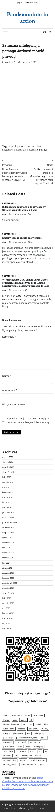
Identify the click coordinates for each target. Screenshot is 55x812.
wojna (38, 755)
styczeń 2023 (7, 628)
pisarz (4, 214)
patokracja (20, 149)
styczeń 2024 (7, 568)
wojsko (23, 760)
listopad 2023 (8, 578)
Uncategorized (9, 203)
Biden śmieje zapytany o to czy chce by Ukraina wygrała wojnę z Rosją (24, 208)
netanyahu (33, 728)
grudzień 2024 (8, 512)
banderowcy (16, 715)
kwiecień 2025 (8, 492)
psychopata (34, 742)
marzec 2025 (7, 497)
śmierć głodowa (10, 764)
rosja (28, 746)
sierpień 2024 (8, 532)
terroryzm (21, 751)
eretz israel (38, 715)
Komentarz (9, 336)
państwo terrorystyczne (26, 737)
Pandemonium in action (27, 17)
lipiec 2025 (6, 477)
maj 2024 (6, 547)
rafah (20, 746)
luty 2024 (6, 563)
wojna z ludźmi (9, 760)
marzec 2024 (7, 557)
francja (6, 720)
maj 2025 (6, 487)
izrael (38, 724)
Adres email (9, 390)
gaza (15, 720)
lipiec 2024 (6, 537)
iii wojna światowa (11, 724)
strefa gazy (38, 746)
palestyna (38, 733)
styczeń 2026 (7, 462)
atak (5, 715)
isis (31, 724)
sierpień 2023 (8, 593)
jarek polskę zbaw (21, 146)
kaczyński (7, 149)
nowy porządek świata (13, 733)
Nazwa (6, 375)
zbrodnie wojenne (37, 760)
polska (43, 737)
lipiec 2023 (6, 598)
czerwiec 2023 (8, 603)
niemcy (45, 728)
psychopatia (8, 746)
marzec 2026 (7, 457)
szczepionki (8, 751)
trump (32, 751)
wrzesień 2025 (8, 467)
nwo (28, 733)
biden (27, 715)
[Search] (50, 32)
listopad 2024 (8, 517)
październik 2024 (9, 522)
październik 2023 (9, 583)
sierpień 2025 (8, 472)
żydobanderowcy (28, 764)
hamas (23, 720)
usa (16, 755)
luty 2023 (6, 623)
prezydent (7, 742)
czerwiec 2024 (8, 542)
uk (46, 751)
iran (24, 724)
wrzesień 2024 (8, 527)
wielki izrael (27, 755)
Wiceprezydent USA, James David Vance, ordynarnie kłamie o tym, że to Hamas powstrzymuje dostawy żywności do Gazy (25, 282)
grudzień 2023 (8, 573)
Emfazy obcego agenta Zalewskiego (22, 237)
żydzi (41, 764)
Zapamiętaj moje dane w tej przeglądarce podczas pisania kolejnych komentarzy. (29, 420)
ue (40, 751)
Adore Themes (38, 808)
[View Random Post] (44, 32)
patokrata (32, 149)
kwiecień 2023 (8, 613)
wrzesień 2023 (8, 588)
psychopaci (21, 742)
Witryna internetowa (13, 404)
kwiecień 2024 (8, 552)
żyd (46, 149)
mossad (21, 728)
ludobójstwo (8, 728)
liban (46, 724)
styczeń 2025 (7, 507)
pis (40, 149)
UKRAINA (7, 755)
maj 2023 (6, 608)
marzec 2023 (7, 618)
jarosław (36, 146)
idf (31, 720)
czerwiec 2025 (8, 482)
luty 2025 (6, 502)
